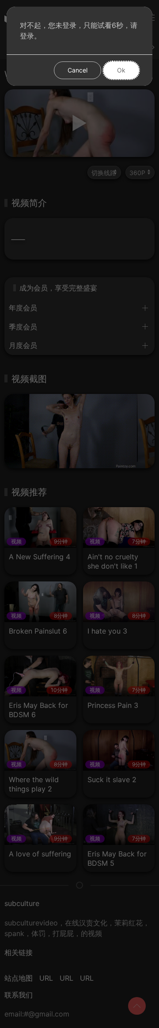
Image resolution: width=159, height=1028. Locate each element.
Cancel (77, 70)
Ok (121, 70)
